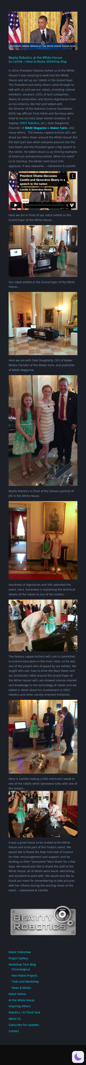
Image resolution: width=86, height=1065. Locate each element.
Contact (14, 1031)
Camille (18, 61)
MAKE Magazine (36, 128)
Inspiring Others (20, 1006)
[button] (78, 1057)
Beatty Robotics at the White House (35, 57)
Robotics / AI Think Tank (24, 1012)
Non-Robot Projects (24, 975)
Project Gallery (18, 958)
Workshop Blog (57, 61)
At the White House (21, 1000)
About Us (15, 1018)
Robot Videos (17, 994)
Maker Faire (58, 128)
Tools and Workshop (25, 981)
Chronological (21, 969)
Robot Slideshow (20, 952)
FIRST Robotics (29, 123)
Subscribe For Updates (24, 1025)
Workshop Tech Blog (22, 964)
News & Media (35, 61)
